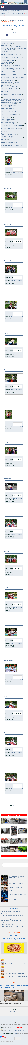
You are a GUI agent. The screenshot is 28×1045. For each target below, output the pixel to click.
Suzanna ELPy (7, 478)
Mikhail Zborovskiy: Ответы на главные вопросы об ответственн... (18, 893)
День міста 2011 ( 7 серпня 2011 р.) (9, 56)
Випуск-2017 (4, 139)
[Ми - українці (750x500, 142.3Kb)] (11, 272)
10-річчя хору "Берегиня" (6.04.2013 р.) (10, 82)
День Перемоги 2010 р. (6, 43)
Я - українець (7, 369)
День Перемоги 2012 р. (6, 62)
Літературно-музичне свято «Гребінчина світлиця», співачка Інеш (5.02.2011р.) (13, 49)
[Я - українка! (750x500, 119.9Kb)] (11, 708)
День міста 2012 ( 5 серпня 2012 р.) (9, 71)
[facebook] (1, 1037)
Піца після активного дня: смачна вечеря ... (15, 973)
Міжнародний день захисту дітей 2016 (10, 128)
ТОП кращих (13, 10)
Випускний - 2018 (5, 141)
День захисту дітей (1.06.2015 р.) (8, 111)
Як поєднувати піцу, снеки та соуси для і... (15, 967)
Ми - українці (7, 261)
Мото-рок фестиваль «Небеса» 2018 (9, 142)
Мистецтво (20, 13)
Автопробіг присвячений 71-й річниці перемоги (12, 123)
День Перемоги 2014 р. (6, 90)
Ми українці (7, 515)
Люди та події (3, 12)
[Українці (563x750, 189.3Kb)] (8, 418)
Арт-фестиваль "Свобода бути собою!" (10, 133)
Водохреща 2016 (5, 120)
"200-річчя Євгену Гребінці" (7, 60)
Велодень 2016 (4, 131)
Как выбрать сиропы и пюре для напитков (15, 970)
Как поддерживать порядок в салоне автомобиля (16, 876)
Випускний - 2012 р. (5, 63)
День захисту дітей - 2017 (7, 136)
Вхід (17, 1011)
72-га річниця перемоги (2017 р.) (8, 134)
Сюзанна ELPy (7, 152)
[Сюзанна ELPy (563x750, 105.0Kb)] (8, 164)
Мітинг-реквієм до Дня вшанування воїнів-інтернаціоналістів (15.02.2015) (11, 102)
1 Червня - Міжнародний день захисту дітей (12, 68)
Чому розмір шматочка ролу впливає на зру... (16, 976)
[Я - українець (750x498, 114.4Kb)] (11, 381)
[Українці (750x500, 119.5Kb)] (11, 599)
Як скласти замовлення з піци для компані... (15, 960)
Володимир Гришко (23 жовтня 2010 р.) (10, 46)
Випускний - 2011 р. (5, 53)
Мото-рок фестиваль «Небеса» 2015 (9, 113)
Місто (24, 10)
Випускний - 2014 (5, 91)
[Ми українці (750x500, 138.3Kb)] (11, 780)
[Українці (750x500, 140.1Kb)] (11, 635)
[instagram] (5, 1037)
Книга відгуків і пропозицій (21, 1032)
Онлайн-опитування (20, 1030)
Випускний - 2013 (5, 85)
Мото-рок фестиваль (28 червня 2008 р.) (10, 42)
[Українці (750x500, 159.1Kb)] (11, 454)
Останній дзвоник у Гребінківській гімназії (11, 125)
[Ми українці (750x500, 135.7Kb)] (11, 526)
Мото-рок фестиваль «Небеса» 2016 (9, 130)
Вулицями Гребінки (12, 12)
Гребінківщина (3, 13)
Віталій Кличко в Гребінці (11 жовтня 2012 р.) (11, 73)
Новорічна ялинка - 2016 (7, 119)
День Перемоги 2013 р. (6, 83)
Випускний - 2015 (5, 110)
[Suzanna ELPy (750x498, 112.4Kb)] (11, 490)
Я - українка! (7, 696)
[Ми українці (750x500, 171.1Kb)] (11, 562)
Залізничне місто (12, 13)
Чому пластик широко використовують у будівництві (16, 882)
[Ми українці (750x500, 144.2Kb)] (11, 744)
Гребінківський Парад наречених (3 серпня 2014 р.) (13, 96)
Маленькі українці (8, 660)
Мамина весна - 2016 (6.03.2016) (8, 122)
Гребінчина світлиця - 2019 (7, 144)
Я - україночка (7, 297)
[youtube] (3, 1037)
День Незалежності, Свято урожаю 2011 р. (11, 57)
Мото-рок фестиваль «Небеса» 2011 (9, 54)
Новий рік (3, 59)
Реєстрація (12, 1011)
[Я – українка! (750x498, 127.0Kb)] (11, 345)
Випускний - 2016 (5, 127)
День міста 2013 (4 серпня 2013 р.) (9, 88)
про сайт (9, 1030)
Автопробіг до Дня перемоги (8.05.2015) (10, 105)
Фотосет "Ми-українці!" (6, 108)
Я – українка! (7, 333)
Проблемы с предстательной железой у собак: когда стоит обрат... (16, 889)
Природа (20, 12)
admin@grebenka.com (7, 1026)
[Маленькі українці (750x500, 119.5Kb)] (11, 671)
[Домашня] (2, 8)
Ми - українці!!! (7, 188)
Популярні (19, 10)
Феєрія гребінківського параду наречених (11, 94)
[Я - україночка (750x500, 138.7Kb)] (11, 308)
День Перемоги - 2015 (6, 106)
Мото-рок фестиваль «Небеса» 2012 (9, 70)
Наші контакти (4, 1023)
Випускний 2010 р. (5, 45)
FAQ (16, 1033)
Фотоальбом (12, 20)
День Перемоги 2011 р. (6, 51)
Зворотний (4, 1029)
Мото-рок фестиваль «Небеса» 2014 (9, 93)
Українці (6, 406)
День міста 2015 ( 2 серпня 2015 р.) (9, 114)
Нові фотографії (5, 10)
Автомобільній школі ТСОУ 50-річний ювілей (12, 137)
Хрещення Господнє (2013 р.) (8, 80)
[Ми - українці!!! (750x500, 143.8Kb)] (11, 236)
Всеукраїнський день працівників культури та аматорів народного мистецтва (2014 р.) (12, 99)
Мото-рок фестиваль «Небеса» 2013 (9, 86)
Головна (6, 20)
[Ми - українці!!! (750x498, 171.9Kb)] (11, 199)
